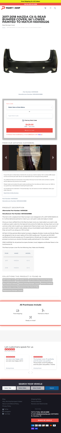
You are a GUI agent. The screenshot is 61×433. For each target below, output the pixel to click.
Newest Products (47, 283)
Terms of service (36, 401)
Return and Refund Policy (10, 404)
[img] (31, 349)
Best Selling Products (10, 283)
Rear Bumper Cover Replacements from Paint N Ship (20, 287)
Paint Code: (9, 103)
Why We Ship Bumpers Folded (12, 401)
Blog (3, 399)
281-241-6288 (45, 412)
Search (52, 388)
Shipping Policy (36, 399)
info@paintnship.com (43, 414)
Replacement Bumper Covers (13, 290)
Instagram (7, 411)
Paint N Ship (38, 409)
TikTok (6, 409)
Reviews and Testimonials (39, 404)
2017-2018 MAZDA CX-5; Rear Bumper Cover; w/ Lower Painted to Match (24, 27)
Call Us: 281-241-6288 (30, 4)
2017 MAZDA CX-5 (9, 280)
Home (3, 27)
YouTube (7, 414)
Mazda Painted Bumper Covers (29, 283)
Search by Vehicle (45, 420)
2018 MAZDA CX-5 (22, 280)
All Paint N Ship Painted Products (40, 280)
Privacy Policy (6, 406)
